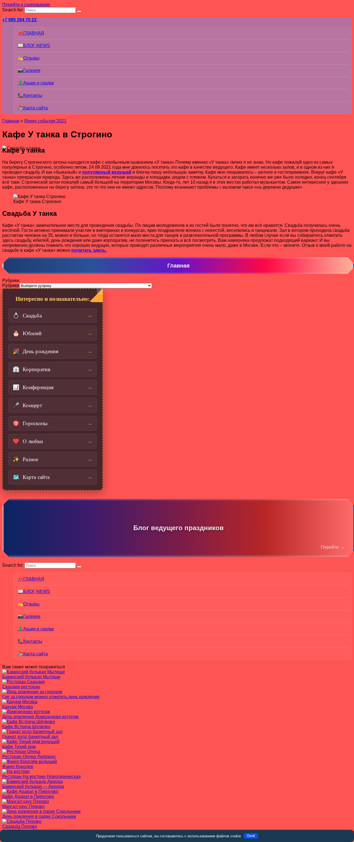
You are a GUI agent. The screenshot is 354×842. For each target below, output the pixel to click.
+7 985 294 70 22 (19, 19)
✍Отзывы (29, 58)
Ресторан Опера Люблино (29, 756)
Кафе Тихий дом (19, 746)
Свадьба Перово (19, 826)
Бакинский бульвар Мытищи (31, 676)
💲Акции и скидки (36, 83)
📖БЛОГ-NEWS (34, 45)
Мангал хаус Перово (23, 806)
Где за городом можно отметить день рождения (51, 696)
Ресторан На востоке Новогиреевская (41, 776)
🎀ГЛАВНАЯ (31, 33)
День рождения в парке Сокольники (39, 816)
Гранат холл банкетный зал (30, 736)
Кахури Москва (17, 706)
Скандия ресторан (21, 686)
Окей (251, 836)
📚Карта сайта (33, 108)
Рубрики (10, 285)
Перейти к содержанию (26, 4)
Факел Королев (17, 766)
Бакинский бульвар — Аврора (33, 786)
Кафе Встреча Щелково (26, 726)
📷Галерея (29, 70)
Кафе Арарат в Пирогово (28, 796)
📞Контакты (30, 95)
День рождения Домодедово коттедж (40, 716)
